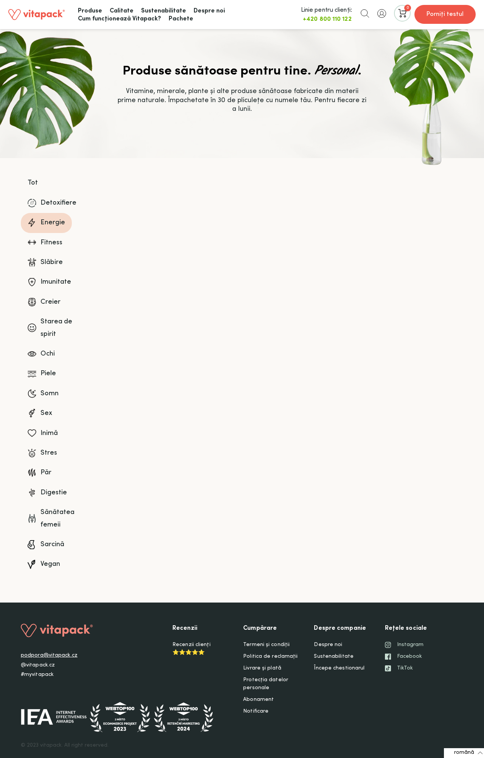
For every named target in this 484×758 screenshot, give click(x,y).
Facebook (409, 656)
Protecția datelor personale (265, 684)
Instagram (410, 645)
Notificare (255, 711)
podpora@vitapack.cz (49, 655)
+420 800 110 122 (327, 19)
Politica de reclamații (270, 656)
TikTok (405, 668)
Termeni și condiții (266, 645)
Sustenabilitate (334, 656)
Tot (33, 183)
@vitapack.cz (38, 665)
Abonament (258, 699)
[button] (365, 13)
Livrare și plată (262, 668)
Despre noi (328, 645)
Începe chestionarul (339, 668)
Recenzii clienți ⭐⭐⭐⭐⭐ (191, 648)
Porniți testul (445, 14)
